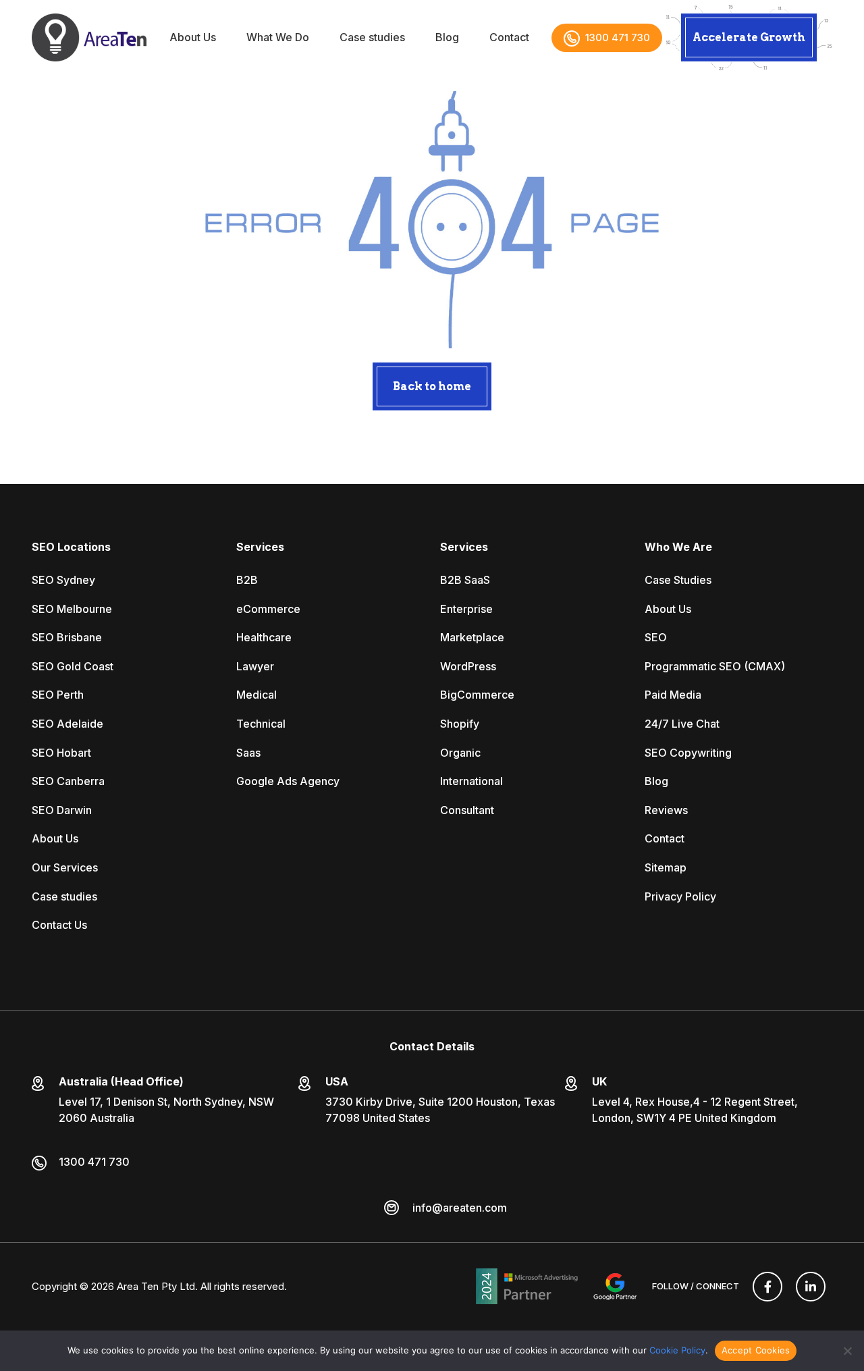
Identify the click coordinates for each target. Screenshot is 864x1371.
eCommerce (268, 609)
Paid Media (673, 694)
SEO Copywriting (688, 752)
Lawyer (255, 666)
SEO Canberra (68, 781)
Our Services (65, 867)
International (471, 781)
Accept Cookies (756, 1350)
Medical (256, 694)
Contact (509, 37)
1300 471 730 (617, 37)
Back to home (432, 386)
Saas (248, 752)
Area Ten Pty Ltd (156, 1286)
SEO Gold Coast (72, 666)
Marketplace (472, 637)
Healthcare (264, 637)
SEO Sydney (63, 580)
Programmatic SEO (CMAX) (715, 666)
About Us (192, 37)
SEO (656, 637)
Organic (460, 752)
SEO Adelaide (67, 723)
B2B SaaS (465, 580)
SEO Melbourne (72, 609)
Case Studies (678, 580)
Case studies (372, 37)
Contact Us (59, 925)
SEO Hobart (61, 752)
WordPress (468, 666)
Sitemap (665, 867)
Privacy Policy (680, 896)
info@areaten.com (459, 1207)
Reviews (666, 810)
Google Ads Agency (288, 781)
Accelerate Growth (749, 37)
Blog (447, 37)
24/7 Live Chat (682, 723)
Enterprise (466, 609)
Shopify (459, 723)
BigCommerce (477, 694)
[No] (847, 1350)
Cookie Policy (677, 1350)
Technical (261, 723)
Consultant (467, 810)
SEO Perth (58, 694)
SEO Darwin (62, 810)
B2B (247, 580)
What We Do (277, 37)
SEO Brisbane (67, 637)
